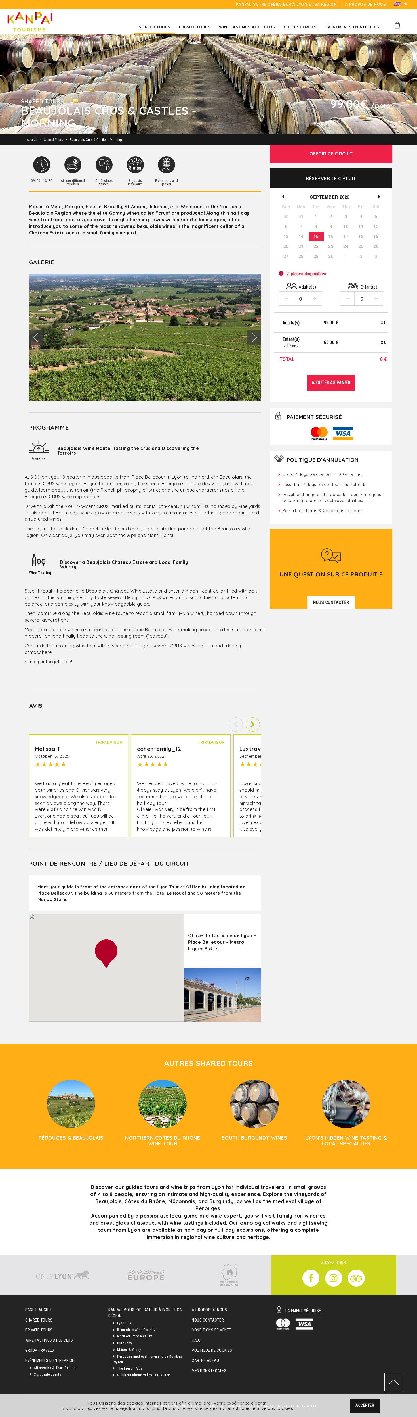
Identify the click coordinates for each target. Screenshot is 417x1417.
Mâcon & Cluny (128, 1349)
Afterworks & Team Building (55, 1368)
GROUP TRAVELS (39, 1350)
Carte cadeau (205, 1360)
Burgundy (124, 1343)
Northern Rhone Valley (134, 1336)
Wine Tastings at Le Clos (49, 1340)
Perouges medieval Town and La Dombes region (147, 1359)
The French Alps (129, 1368)
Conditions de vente (211, 1330)
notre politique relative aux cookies (256, 1408)
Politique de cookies (212, 1350)
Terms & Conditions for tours (334, 510)
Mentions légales (209, 1370)
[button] (253, 724)
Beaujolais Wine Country (135, 1330)
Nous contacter (208, 1320)
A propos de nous (209, 1310)
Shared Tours (39, 1320)
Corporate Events (47, 1374)
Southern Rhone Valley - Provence (143, 1375)
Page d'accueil (39, 1310)
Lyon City (123, 1323)
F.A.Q (196, 1340)
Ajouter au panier (331, 382)
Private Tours (39, 1330)
